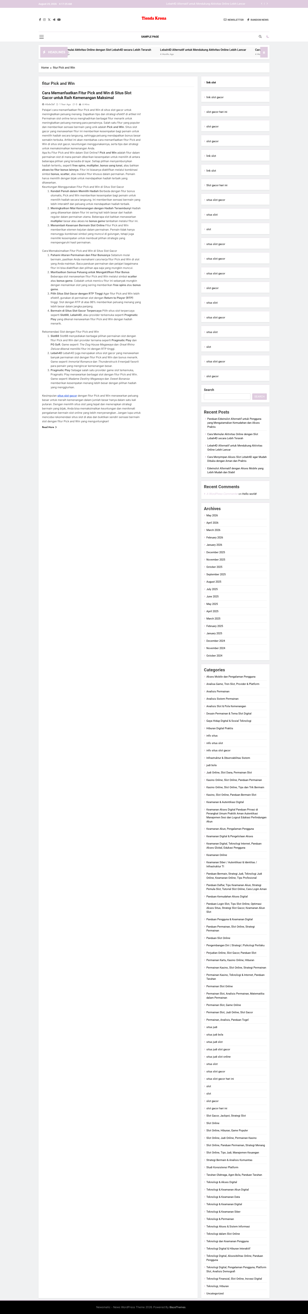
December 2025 (215, 552)
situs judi (211, 1027)
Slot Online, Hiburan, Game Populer (227, 1130)
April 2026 (212, 522)
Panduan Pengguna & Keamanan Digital (229, 919)
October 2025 (214, 567)
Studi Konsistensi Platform (222, 1167)
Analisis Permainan (217, 691)
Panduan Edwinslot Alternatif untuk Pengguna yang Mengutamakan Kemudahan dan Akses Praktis (234, 422)
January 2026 (214, 544)
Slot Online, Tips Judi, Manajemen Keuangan (232, 1152)
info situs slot (214, 743)
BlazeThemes (178, 1307)
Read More (48, 427)
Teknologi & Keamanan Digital (224, 1204)
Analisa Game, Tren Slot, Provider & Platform (232, 684)
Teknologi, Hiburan (217, 1286)
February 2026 (214, 537)
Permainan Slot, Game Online (223, 1005)
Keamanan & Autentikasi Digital (225, 802)
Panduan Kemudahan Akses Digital (227, 896)
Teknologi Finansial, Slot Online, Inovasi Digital (234, 1278)
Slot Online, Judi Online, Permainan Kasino (231, 1138)
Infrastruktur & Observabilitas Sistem (228, 758)
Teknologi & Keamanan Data (223, 1197)
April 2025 (212, 611)
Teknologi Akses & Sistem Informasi (228, 1226)
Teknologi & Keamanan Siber (223, 1211)
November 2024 (215, 648)
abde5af (50, 104)
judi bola (211, 765)
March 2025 (213, 618)
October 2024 (214, 655)
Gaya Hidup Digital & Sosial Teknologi (228, 720)
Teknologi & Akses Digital (221, 1182)
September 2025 (216, 574)
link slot (211, 156)
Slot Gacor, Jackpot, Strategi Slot (226, 1115)
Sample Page (150, 36)
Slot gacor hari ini (216, 185)
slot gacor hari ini (216, 111)
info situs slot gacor (218, 750)
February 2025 (214, 626)
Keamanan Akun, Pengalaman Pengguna (230, 828)
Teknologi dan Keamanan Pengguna (227, 1241)
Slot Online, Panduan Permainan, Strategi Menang (235, 1145)
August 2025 (213, 581)
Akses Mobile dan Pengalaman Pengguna (230, 676)
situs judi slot (214, 1042)
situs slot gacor (67, 395)
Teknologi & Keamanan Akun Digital (227, 1189)
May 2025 (212, 604)
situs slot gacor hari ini (220, 1078)
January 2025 (214, 633)
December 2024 (215, 640)
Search (209, 390)
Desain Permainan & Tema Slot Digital (228, 713)
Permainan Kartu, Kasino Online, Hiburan (230, 960)
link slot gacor (215, 97)
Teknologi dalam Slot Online (223, 1233)
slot (208, 229)
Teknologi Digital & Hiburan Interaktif (228, 1248)
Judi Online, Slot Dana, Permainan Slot (229, 772)
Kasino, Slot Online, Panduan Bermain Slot (231, 794)
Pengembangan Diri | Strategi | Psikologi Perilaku (235, 945)
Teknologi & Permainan (220, 1219)
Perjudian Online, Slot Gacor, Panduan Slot (231, 952)
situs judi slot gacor (218, 1049)
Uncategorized (215, 1293)
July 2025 (212, 589)
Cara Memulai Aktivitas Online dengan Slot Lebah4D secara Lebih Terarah (68, 49)
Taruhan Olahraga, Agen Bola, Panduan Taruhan (234, 1174)
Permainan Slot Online (219, 986)
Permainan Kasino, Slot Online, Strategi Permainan (236, 967)
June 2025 (212, 596)
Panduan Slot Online (218, 938)
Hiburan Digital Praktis (219, 728)
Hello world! (249, 493)
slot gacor (212, 126)
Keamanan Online (216, 855)
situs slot (212, 214)
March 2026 (213, 530)
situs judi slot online (218, 1056)
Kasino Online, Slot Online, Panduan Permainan (234, 780)
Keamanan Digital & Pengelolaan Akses (229, 836)
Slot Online (212, 1123)
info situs (212, 735)
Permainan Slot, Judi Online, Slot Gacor (229, 1012)
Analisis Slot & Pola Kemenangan (226, 706)
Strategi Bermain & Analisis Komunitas (229, 1160)
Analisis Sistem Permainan (222, 698)
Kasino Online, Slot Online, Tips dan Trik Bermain (235, 787)
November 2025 (215, 559)
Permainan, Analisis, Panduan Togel (227, 1019)
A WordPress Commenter (222, 493)
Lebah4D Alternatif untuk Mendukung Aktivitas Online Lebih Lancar (205, 1)
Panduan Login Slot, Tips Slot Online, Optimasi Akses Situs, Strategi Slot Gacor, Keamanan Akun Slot (235, 907)
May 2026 (212, 515)
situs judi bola (214, 1034)
